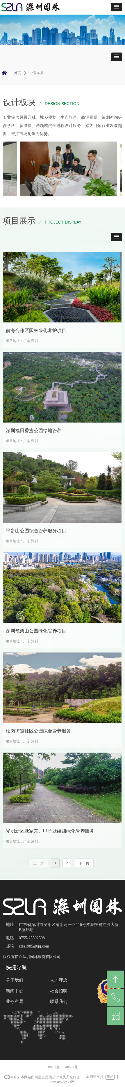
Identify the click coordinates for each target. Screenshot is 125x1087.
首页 (17, 73)
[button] (116, 7)
